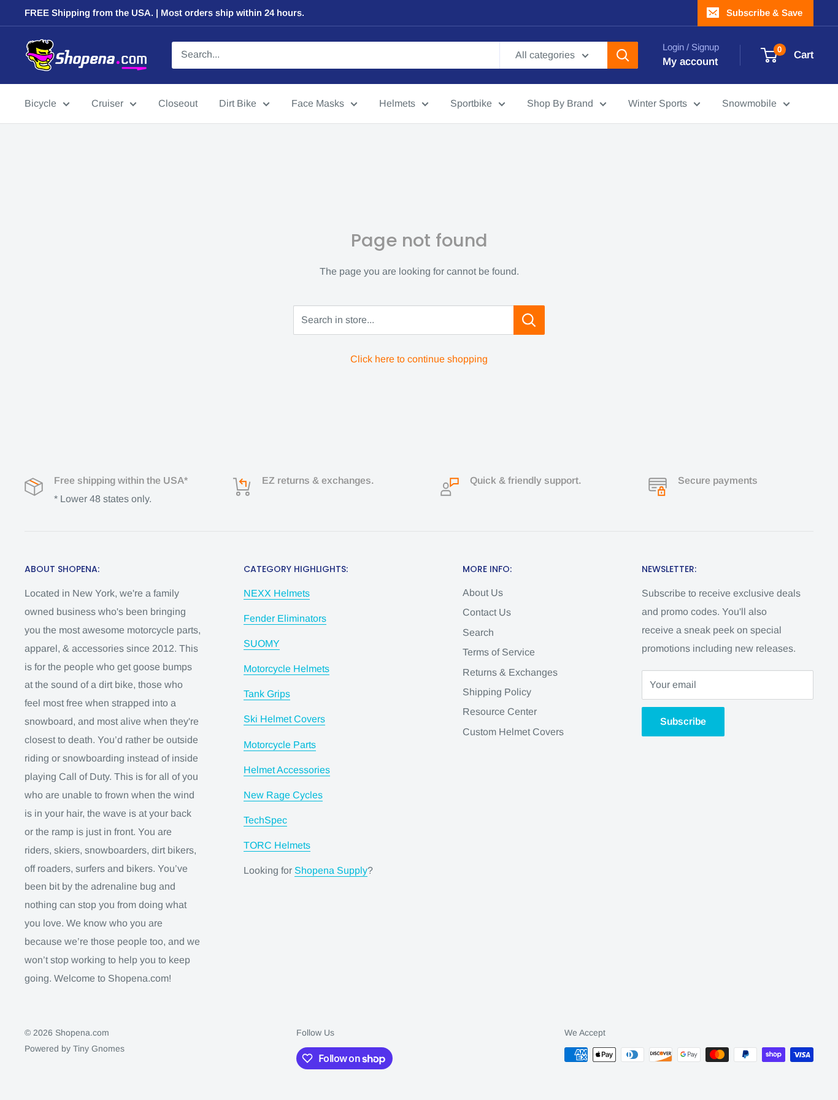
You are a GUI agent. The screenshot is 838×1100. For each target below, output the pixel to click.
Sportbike (471, 103)
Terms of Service (499, 652)
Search (478, 632)
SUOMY (262, 643)
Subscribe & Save (764, 12)
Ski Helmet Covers (284, 719)
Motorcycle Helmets (286, 668)
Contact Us (487, 612)
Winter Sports (657, 103)
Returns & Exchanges (510, 672)
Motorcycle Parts (280, 744)
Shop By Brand (560, 103)
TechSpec (265, 820)
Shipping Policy (497, 692)
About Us (483, 592)
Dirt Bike (237, 103)
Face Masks (317, 103)
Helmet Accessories (287, 770)
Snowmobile (749, 103)
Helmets (397, 103)
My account (690, 61)
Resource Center (500, 711)
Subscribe (683, 721)
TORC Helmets (277, 845)
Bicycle (40, 103)
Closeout (178, 103)
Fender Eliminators (285, 618)
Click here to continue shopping (419, 359)
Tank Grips (267, 694)
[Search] (622, 55)
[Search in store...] (529, 320)
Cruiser (107, 103)
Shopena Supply (330, 870)
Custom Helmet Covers (513, 732)
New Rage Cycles (283, 795)
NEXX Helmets (277, 593)
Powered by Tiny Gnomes (75, 1048)
